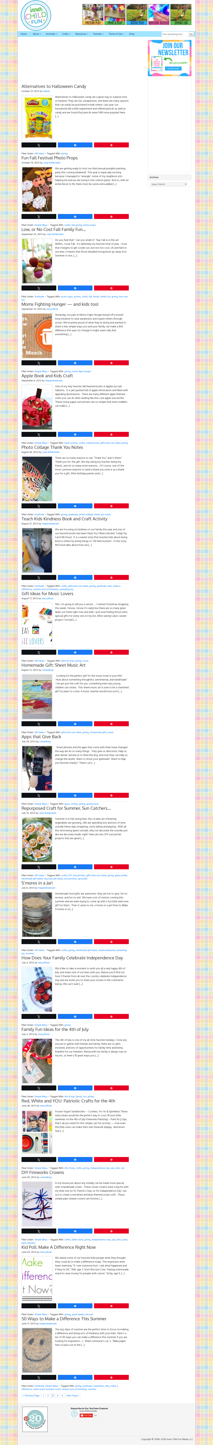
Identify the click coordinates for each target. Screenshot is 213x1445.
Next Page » (73, 1395)
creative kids (92, 442)
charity (74, 803)
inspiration (98, 1386)
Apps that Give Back (41, 736)
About (34, 34)
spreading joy (66, 589)
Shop (131, 34)
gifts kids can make (110, 442)
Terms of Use (114, 34)
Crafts (63, 34)
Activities (49, 34)
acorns (77, 296)
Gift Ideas (39, 153)
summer (30, 953)
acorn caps (66, 296)
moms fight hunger (81, 371)
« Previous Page (31, 1395)
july (112, 1168)
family (96, 296)
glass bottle (121, 875)
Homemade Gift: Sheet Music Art (54, 665)
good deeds (78, 1314)
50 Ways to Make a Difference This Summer (64, 1318)
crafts (67, 225)
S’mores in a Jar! (37, 883)
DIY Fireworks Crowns (43, 1172)
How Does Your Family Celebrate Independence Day (72, 957)
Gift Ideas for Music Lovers (47, 593)
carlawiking (47, 670)
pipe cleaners (28, 1242)
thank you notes (102, 514)
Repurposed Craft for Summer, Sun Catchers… (66, 808)
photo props (89, 225)
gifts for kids (67, 660)
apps (67, 803)
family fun (105, 296)
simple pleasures (106, 950)
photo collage (86, 514)
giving (64, 153)
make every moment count (47, 1389)
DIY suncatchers (76, 875)
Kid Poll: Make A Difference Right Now (59, 1247)
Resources (79, 34)
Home (24, 34)
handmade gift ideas (32, 878)
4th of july (69, 1096)
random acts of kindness (45, 589)
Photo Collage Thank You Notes (52, 447)
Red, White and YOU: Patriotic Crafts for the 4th (68, 1100)
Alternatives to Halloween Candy (54, 86)
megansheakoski (53, 380)
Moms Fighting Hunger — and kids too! (60, 304)
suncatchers (70, 878)
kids (109, 586)
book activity (71, 442)
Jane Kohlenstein (52, 162)
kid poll (89, 1314)
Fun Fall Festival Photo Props (50, 157)
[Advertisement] (75, 62)
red (122, 1168)
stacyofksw (52, 309)
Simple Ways (40, 225)
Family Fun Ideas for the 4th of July (55, 1029)
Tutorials (96, 34)
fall (73, 225)
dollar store (77, 1239)
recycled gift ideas (53, 878)
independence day (100, 1168)
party (125, 1239)
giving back (93, 803)
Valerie (46, 91)
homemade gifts (98, 732)
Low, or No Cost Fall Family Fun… (54, 229)
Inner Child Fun (33, 15)
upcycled (82, 878)
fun (84, 1096)
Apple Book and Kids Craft (47, 375)
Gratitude (39, 296)
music (86, 660)
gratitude (73, 514)
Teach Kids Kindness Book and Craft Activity (64, 518)
